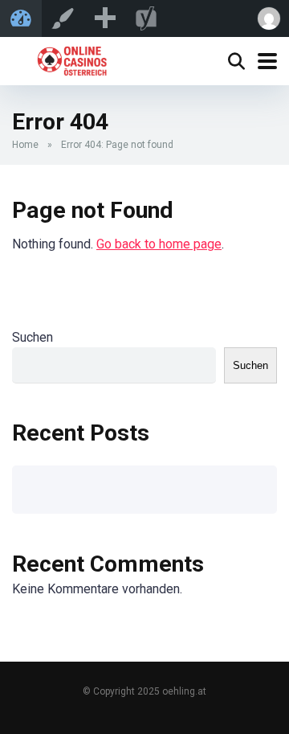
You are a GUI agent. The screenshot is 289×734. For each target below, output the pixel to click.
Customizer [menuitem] (62, 18)
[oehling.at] (71, 59)
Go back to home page (159, 244)
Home (25, 144)
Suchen (32, 337)
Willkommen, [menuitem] (268, 18)
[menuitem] (104, 18)
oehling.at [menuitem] (21, 18)
